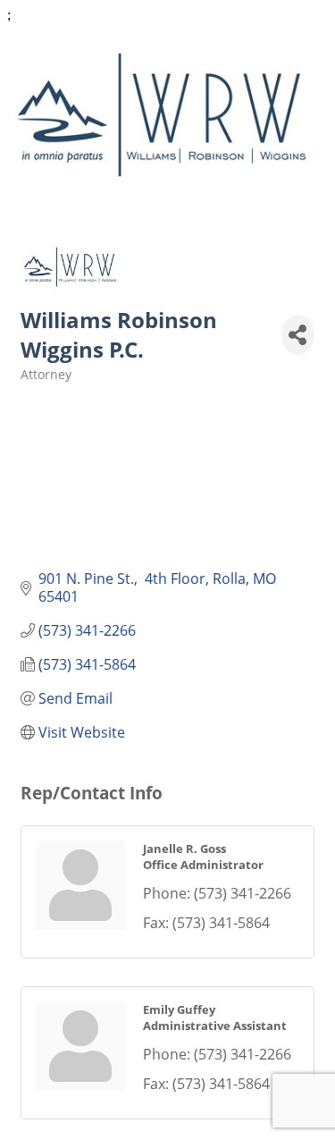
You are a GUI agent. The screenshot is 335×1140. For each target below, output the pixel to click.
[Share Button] (297, 335)
